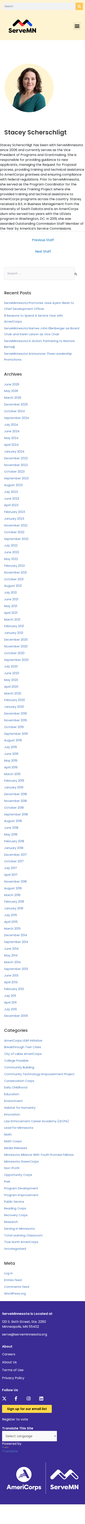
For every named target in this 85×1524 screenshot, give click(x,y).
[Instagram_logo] (30, 1398)
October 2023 (14, 472)
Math (8, 1134)
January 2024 (14, 451)
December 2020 (16, 640)
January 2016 (13, 908)
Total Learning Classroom (23, 1235)
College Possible (16, 1061)
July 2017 (10, 868)
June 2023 (11, 499)
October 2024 (14, 411)
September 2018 (16, 814)
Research (11, 1222)
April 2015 (11, 922)
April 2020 (11, 687)
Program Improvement (21, 1195)
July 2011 (10, 996)
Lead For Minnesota (18, 1128)
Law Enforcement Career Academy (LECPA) (36, 1121)
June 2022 (11, 552)
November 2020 (16, 646)
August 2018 (13, 821)
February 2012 (14, 989)
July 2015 (10, 915)
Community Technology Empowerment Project (39, 1074)
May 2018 (10, 834)
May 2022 (11, 559)
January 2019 (13, 787)
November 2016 (15, 881)
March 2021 (12, 620)
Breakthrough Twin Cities (22, 1047)
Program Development (21, 1188)
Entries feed (13, 1280)
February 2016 (14, 902)
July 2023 (11, 492)
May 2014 (11, 955)
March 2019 (12, 774)
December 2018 (15, 794)
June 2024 (11, 431)
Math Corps (13, 1141)
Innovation (12, 1114)
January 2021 (13, 633)
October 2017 (14, 861)
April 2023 (11, 505)
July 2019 (10, 747)
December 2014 (15, 935)
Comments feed (16, 1287)
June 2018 (11, 828)
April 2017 (11, 875)
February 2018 (14, 841)
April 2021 (10, 613)
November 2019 (15, 720)
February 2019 (14, 781)
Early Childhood (15, 1087)
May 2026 (11, 391)
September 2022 (16, 539)
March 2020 (12, 693)
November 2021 (15, 572)
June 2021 (11, 599)
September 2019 (16, 734)
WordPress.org (15, 1293)
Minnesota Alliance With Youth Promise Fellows (39, 1155)
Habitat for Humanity (19, 1108)
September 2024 (16, 418)
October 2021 (14, 579)
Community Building (19, 1067)
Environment (13, 1101)
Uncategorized (15, 1249)
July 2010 (10, 1009)
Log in (8, 1273)
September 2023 (16, 478)
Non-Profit (12, 1168)
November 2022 (15, 525)
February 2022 (14, 566)
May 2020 (11, 680)
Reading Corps (15, 1208)
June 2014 (11, 949)
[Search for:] (39, 273)
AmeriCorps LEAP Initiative (23, 1041)
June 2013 (11, 975)
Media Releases (15, 1148)
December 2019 (15, 713)
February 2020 (14, 700)
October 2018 (14, 808)
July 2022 (11, 545)
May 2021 (10, 606)
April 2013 (11, 982)
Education (11, 1094)
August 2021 (13, 586)
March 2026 (12, 398)
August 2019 (13, 740)
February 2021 (14, 626)
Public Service (14, 1202)
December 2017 (15, 855)
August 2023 (13, 485)
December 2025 (16, 404)
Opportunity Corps (18, 1175)
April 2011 (10, 1002)
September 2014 (16, 942)
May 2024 (11, 438)
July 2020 (11, 666)
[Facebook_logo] (17, 1398)
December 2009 (16, 1016)
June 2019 (11, 754)
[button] (77, 26)
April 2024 (11, 445)
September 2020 (16, 660)
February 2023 (14, 512)
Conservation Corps (19, 1081)
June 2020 (11, 673)
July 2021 (10, 592)
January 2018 (13, 848)
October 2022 (14, 532)
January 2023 (14, 519)
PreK (7, 1182)
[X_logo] (5, 1398)
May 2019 (10, 761)
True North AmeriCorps (21, 1242)
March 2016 (12, 895)
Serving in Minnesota (19, 1229)
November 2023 (16, 465)
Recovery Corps (16, 1215)
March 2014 (12, 962)
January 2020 (14, 707)
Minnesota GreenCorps (21, 1161)
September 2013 (16, 969)
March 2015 (12, 929)
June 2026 (11, 384)
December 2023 (16, 458)
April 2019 (11, 767)
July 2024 (11, 425)
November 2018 (15, 801)
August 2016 (13, 888)
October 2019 (14, 727)
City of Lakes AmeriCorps (23, 1054)
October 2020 (14, 653)
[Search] (79, 6)
